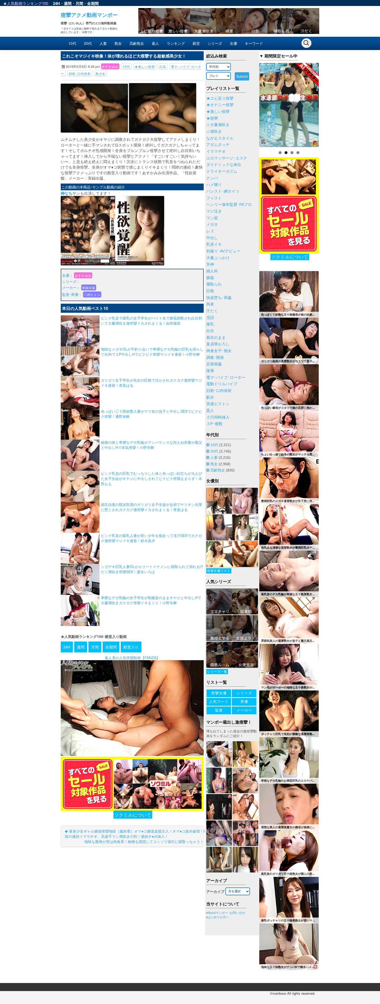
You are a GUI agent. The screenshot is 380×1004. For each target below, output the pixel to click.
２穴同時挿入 (218, 417)
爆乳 (210, 324)
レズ (210, 231)
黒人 (210, 411)
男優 (74, 294)
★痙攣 (212, 118)
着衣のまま (216, 338)
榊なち (66, 193)
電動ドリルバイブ (221, 384)
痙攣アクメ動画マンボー (89, 14)
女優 (233, 43)
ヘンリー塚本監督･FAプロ (229, 204)
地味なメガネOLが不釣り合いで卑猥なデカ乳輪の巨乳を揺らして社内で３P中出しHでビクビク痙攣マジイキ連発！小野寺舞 (152, 351)
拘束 (210, 304)
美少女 (100, 73)
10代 (72, 43)
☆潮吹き (214, 131)
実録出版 (88, 287)
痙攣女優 (219, 693)
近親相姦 (214, 364)
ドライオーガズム (221, 171)
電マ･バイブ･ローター (225, 377)
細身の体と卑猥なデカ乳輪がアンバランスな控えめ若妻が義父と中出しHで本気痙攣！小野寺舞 (151, 445)
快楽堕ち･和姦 (219, 298)
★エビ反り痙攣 (219, 98)
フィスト (214, 198)
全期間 (93, 3)
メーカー (69, 287)
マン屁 (212, 218)
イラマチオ (216, 151)
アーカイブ (215, 892)
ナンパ (212, 178)
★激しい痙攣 (145, 66)
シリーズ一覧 (217, 671)
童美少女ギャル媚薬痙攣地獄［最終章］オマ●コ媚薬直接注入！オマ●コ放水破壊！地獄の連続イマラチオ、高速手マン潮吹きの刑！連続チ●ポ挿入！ (136, 833)
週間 (68, 3)
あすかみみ (110, 66)
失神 (210, 264)
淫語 (210, 318)
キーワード (254, 43)
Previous (250, 103)
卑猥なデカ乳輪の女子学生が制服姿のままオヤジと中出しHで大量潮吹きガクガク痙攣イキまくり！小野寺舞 (151, 600)
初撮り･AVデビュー (223, 251)
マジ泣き (214, 211)
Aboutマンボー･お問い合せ (226, 913)
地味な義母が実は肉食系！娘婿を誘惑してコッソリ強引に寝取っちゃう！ (144, 841)
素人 (155, 43)
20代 (88, 43)
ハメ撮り (214, 185)
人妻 (103, 43)
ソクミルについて (132, 814)
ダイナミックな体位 (223, 165)
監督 (65, 294)
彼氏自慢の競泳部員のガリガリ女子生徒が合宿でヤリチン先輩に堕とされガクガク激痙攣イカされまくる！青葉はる (151, 507)
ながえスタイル (219, 138)
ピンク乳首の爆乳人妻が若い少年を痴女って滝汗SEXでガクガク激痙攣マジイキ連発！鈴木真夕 (151, 538)
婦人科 (212, 271)
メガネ (212, 224)
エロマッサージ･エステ (226, 158)
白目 (162, 66)
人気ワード (219, 702)
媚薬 (210, 278)
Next (328, 103)
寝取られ (214, 284)
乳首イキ (214, 244)
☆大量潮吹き (218, 125)
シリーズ (215, 43)
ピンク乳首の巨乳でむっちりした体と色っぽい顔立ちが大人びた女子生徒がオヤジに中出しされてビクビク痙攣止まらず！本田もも (151, 478)
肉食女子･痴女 (219, 351)
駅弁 (210, 397)
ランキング (176, 43)
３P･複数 (214, 424)
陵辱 (210, 371)
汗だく (212, 311)
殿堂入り (131, 647)
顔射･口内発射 (80, 73)
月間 (79, 3)
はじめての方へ (218, 917)
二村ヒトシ (92, 294)
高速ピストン (218, 404)
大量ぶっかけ (218, 258)
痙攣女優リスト (219, 571)
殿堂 (196, 43)
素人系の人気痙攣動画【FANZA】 (132, 657)
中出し (212, 238)
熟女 (118, 43)
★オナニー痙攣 (219, 105)
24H (56, 3)
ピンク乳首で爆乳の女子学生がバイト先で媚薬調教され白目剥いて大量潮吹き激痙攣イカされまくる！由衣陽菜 (151, 320)
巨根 (210, 291)
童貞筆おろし (218, 344)
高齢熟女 (137, 43)
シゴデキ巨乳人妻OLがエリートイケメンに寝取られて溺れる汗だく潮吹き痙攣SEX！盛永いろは (152, 569)
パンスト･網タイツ (222, 191)
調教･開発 (215, 357)
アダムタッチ (218, 145)
